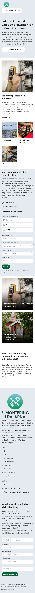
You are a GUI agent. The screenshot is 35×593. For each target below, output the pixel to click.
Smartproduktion (20, 584)
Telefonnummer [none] (6, 551)
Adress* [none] (4, 565)
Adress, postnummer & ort (10, 243)
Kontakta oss (8, 458)
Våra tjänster (8, 465)
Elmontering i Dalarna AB (18, 586)
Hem (5, 451)
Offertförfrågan (9, 462)
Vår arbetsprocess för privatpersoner (16, 492)
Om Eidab (7, 485)
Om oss (6, 455)
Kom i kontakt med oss (10, 574)
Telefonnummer (7, 250)
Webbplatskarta (9, 472)
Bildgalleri (7, 469)
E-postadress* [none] (6, 544)
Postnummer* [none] (6, 558)
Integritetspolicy (9, 476)
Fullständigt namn (7, 235)
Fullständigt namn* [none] (7, 537)
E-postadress (6, 257)
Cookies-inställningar (7, 589)
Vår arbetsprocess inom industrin (15, 488)
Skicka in (5, 266)
